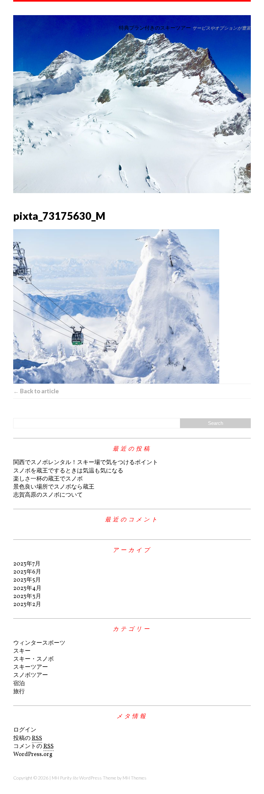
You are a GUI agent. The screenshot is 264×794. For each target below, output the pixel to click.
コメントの (33, 747)
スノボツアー (30, 675)
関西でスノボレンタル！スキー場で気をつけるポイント (85, 463)
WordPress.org (32, 755)
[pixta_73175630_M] (132, 306)
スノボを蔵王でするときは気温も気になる (68, 471)
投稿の (27, 738)
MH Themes (134, 777)
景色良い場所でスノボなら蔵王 (53, 487)
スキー (22, 651)
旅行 (19, 692)
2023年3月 (27, 597)
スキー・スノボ (33, 659)
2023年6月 (27, 572)
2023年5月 (27, 580)
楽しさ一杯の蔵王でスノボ (48, 479)
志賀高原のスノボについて (48, 495)
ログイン (24, 730)
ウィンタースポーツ (39, 643)
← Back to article (36, 391)
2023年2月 (27, 605)
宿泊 (19, 684)
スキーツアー (30, 667)
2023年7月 (27, 564)
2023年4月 (27, 588)
